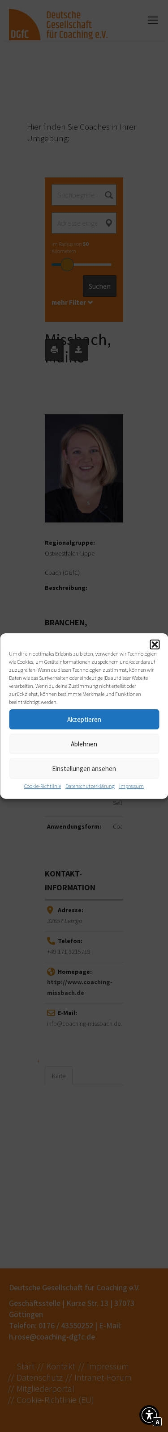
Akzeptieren (84, 719)
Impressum (131, 786)
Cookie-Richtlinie (42, 786)
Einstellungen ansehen (84, 768)
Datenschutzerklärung (90, 786)
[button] (154, 644)
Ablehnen (84, 744)
